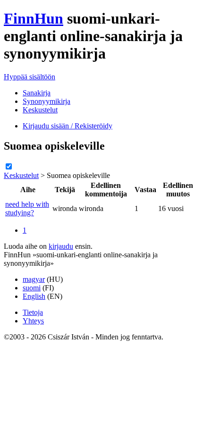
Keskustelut (40, 110)
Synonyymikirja (46, 101)
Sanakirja (37, 93)
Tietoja (33, 312)
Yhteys (33, 321)
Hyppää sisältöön (29, 77)
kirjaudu (61, 246)
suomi (32, 288)
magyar (34, 279)
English (34, 296)
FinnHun (33, 18)
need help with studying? (27, 208)
